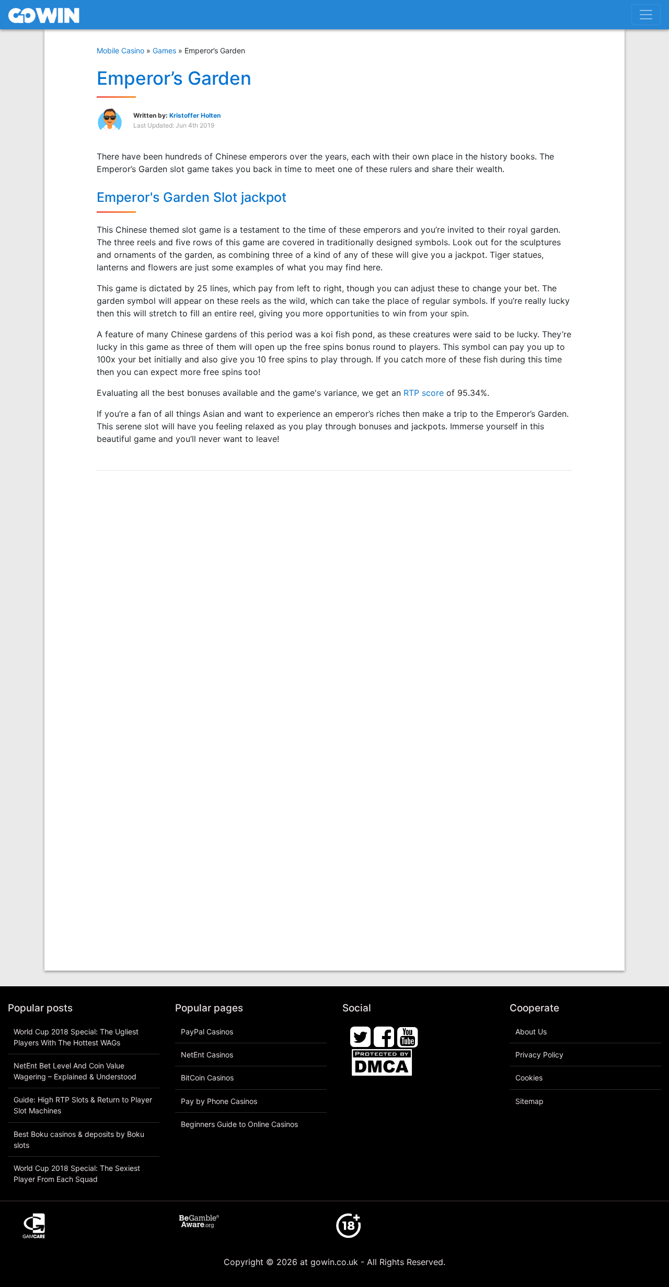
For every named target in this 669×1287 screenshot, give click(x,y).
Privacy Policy (539, 1054)
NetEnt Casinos (207, 1054)
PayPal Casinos (207, 1031)
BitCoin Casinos (207, 1077)
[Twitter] (360, 1036)
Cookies (529, 1077)
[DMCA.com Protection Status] (381, 1061)
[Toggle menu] (646, 14)
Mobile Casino (120, 50)
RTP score (423, 393)
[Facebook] (384, 1036)
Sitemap (529, 1101)
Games (164, 50)
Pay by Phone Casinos (219, 1101)
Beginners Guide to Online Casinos (239, 1124)
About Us (531, 1031)
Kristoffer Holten (195, 115)
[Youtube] (407, 1036)
